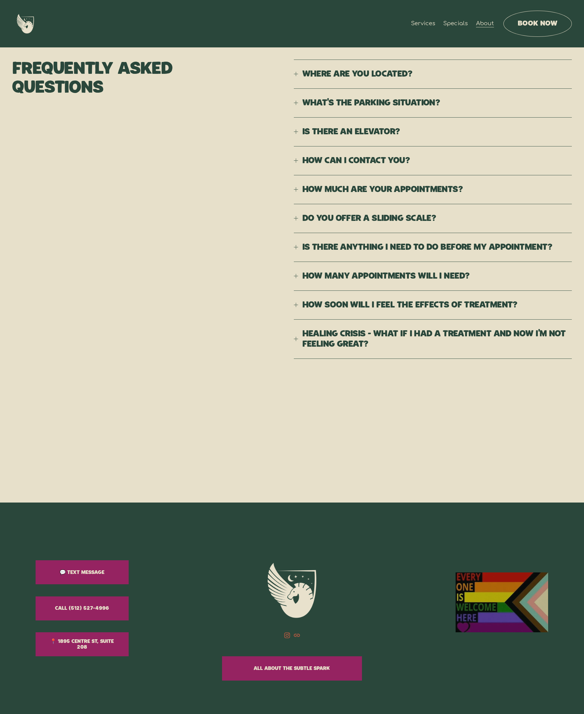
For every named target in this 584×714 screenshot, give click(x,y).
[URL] (297, 635)
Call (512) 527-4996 (82, 608)
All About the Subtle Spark (292, 668)
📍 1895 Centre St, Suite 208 (82, 644)
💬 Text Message (82, 572)
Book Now (537, 23)
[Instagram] (287, 635)
